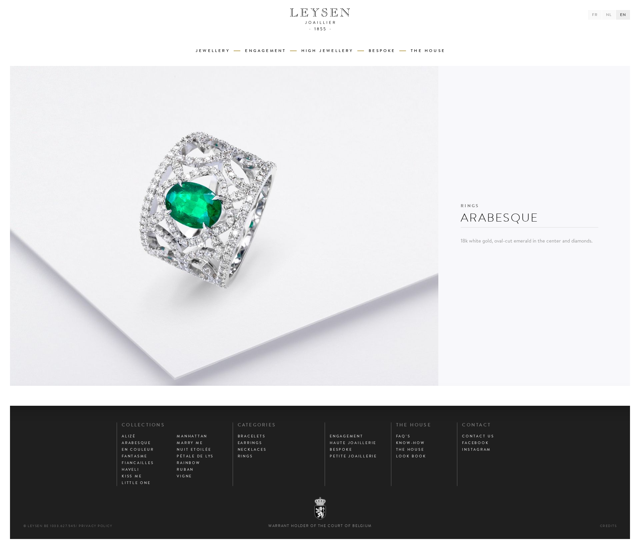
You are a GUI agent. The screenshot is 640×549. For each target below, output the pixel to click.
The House (428, 50)
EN (623, 14)
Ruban (185, 469)
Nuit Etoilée (194, 449)
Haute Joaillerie (353, 442)
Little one (136, 482)
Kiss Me (132, 476)
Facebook (475, 442)
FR (595, 14)
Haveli (130, 469)
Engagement (265, 50)
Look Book (411, 456)
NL (609, 14)
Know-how (410, 442)
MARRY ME (190, 442)
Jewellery (213, 50)
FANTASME (134, 456)
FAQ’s (403, 436)
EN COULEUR (138, 449)
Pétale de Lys (195, 456)
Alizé (129, 436)
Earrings (250, 442)
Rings (245, 456)
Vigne (184, 476)
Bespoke (382, 50)
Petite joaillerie (353, 456)
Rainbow (188, 462)
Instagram (476, 449)
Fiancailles (138, 462)
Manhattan (192, 436)
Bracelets (252, 436)
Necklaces (252, 449)
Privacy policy (95, 526)
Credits (608, 526)
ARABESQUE (136, 442)
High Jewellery (327, 50)
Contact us (478, 436)
